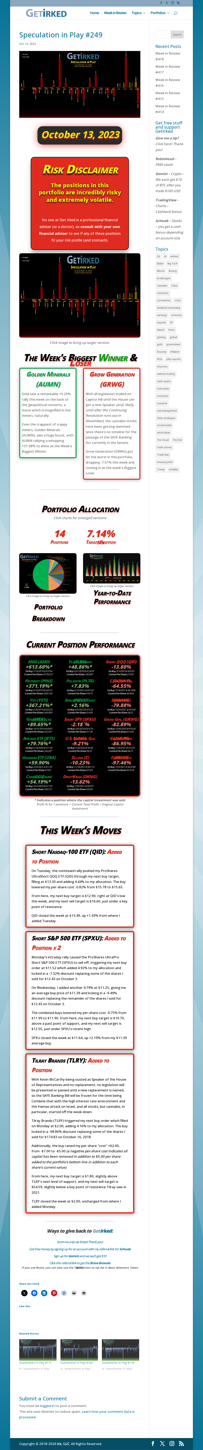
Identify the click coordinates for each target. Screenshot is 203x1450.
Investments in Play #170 (118, 1363)
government (173, 344)
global (173, 337)
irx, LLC (63, 1443)
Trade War (163, 454)
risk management (167, 410)
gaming (161, 337)
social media (164, 425)
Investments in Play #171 (35, 1363)
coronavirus (164, 300)
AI (165, 256)
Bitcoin (161, 271)
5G (158, 256)
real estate (163, 388)
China (174, 285)
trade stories (164, 447)
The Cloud (163, 440)
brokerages (163, 278)
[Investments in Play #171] (37, 1350)
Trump (161, 469)
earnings (162, 315)
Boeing (173, 271)
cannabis (162, 285)
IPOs (159, 359)
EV (171, 322)
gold (159, 344)
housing (161, 351)
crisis (178, 300)
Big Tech (172, 263)
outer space (164, 381)
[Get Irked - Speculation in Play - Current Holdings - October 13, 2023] (48, 592)
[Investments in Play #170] (120, 1350)
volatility (173, 469)
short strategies (166, 418)
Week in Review (115, 13)
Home (94, 13)
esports (161, 322)
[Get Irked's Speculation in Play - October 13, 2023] (79, 336)
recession (162, 396)
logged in (47, 1405)
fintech (161, 330)
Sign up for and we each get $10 (80, 1256)
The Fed (177, 440)
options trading (166, 374)
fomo (172, 330)
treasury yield (164, 462)
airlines (174, 256)
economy (176, 315)
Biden (160, 263)
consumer (163, 293)
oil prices (162, 366)
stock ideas (163, 432)
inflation (174, 351)
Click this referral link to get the (79, 1263)
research (162, 403)
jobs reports (173, 359)
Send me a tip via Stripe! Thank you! (80, 1242)
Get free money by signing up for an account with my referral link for (79, 1249)
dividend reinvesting (168, 307)
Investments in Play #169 (76, 1363)
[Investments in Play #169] (79, 1350)
